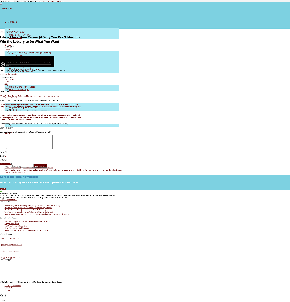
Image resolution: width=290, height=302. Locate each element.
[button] (6, 157)
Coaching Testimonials (13, 286)
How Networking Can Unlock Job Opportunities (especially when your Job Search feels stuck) (38, 214)
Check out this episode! (8, 74)
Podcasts (8, 32)
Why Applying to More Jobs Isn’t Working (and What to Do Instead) (29, 212)
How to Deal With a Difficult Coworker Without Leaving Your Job (28, 208)
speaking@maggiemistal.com (11, 245)
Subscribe (60, 1)
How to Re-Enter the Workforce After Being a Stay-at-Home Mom (29, 230)
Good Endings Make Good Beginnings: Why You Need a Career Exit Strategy (32, 205)
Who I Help (9, 288)
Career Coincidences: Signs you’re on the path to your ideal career (29, 168)
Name (3, 152)
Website (3, 160)
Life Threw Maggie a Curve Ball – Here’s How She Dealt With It (27, 222)
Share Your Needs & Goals (10, 238)
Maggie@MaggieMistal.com (11, 257)
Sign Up (3, 189)
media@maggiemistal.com (10, 251)
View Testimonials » (8, 200)
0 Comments (9, 53)
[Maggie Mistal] (6, 8)
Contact (42, 1)
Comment (4, 148)
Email (2, 156)
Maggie (7, 49)
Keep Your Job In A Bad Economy (17, 228)
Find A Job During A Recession (16, 226)
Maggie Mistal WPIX (12, 224)
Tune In (51, 1)
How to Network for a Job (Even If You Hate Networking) (25, 210)
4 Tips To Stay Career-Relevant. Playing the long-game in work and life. (29, 96)
